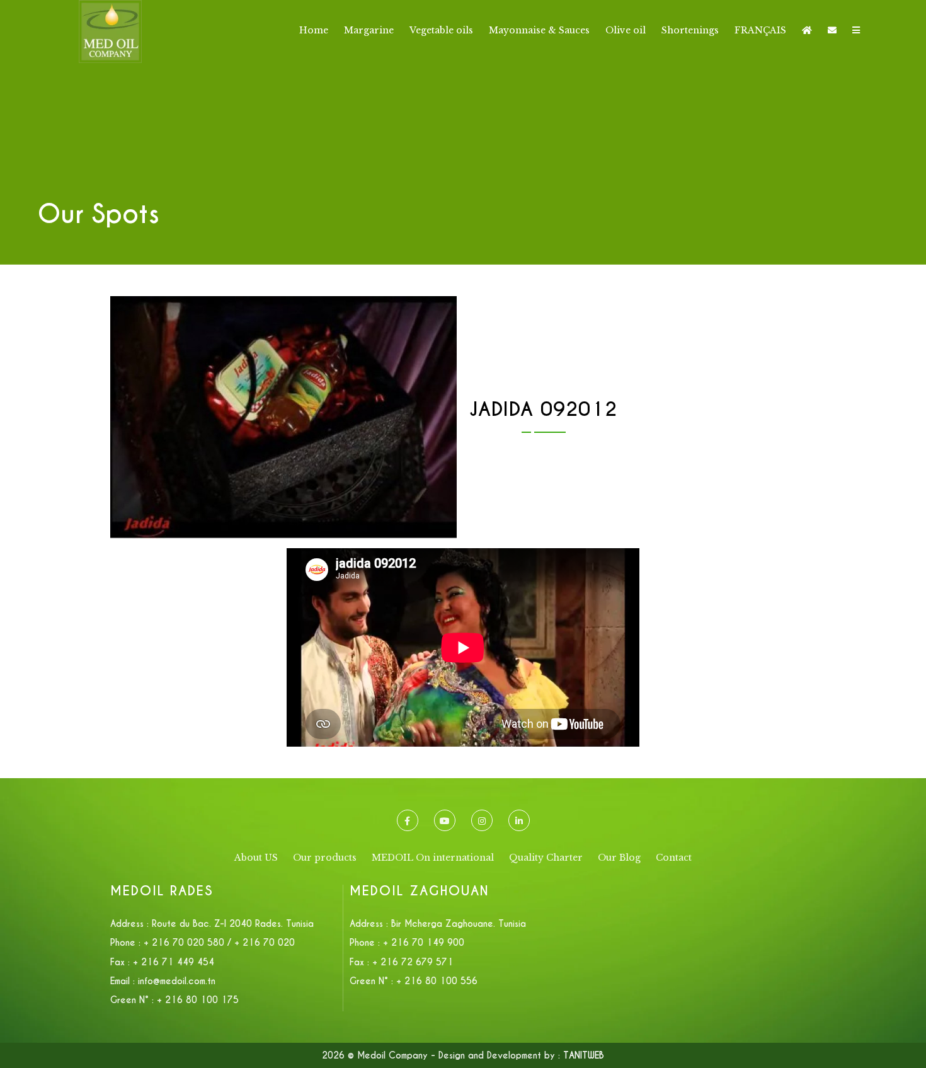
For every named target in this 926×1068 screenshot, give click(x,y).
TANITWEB (583, 1055)
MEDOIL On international (433, 857)
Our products (325, 857)
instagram (482, 820)
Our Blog (619, 857)
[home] (807, 30)
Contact (674, 857)
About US (256, 857)
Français (760, 30)
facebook (407, 820)
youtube (444, 820)
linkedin (519, 820)
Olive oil (625, 30)
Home (313, 30)
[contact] (832, 30)
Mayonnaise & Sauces (539, 30)
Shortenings (690, 30)
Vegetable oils (441, 30)
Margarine (369, 30)
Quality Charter (546, 857)
